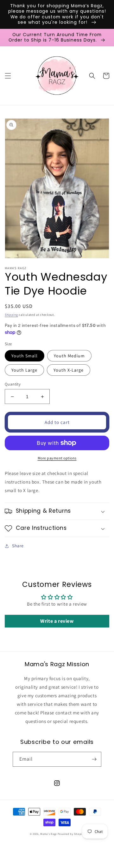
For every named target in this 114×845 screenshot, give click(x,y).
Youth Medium (69, 356)
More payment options (57, 458)
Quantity (13, 384)
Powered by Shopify (71, 833)
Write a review (56, 621)
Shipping (11, 315)
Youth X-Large (69, 370)
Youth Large (24, 370)
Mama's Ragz (48, 833)
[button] (8, 76)
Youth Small (24, 356)
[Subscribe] (94, 759)
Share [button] (18, 546)
